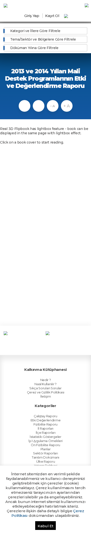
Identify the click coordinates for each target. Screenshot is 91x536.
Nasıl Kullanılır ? (45, 384)
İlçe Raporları (46, 432)
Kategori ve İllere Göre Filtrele (35, 31)
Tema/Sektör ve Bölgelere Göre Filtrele (43, 39)
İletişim (45, 396)
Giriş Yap (31, 15)
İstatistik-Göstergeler (45, 437)
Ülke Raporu (45, 461)
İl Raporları (45, 428)
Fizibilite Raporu (45, 424)
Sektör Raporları (45, 453)
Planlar (46, 449)
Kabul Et (45, 526)
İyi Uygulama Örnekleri (45, 441)
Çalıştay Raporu (45, 416)
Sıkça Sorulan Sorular (45, 388)
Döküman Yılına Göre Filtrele (34, 48)
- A (52, 106)
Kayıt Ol (52, 15)
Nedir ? (45, 380)
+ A (66, 105)
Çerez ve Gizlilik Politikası (45, 392)
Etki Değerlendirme (46, 420)
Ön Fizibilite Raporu (45, 445)
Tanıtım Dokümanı (45, 457)
